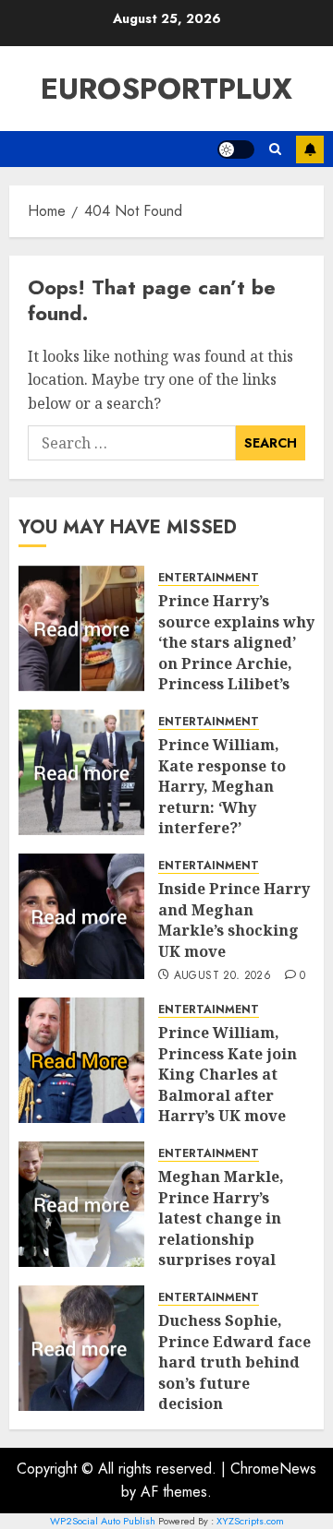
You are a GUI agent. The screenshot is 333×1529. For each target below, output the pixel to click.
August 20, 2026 (222, 976)
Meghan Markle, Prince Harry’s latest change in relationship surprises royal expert (221, 1228)
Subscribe (310, 149)
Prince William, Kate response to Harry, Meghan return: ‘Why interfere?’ (222, 786)
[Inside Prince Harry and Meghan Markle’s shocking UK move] (81, 916)
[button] (275, 149)
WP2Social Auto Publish (102, 1520)
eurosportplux (166, 88)
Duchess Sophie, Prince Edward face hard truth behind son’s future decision (234, 1362)
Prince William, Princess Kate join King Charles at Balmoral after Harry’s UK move (227, 1074)
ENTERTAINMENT (208, 578)
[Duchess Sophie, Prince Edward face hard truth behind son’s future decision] (81, 1348)
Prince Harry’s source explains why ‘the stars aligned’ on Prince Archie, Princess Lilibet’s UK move (236, 652)
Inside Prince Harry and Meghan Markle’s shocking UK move (234, 919)
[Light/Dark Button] (235, 149)
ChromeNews (273, 1468)
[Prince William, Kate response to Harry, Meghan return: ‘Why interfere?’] (81, 772)
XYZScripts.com (250, 1520)
